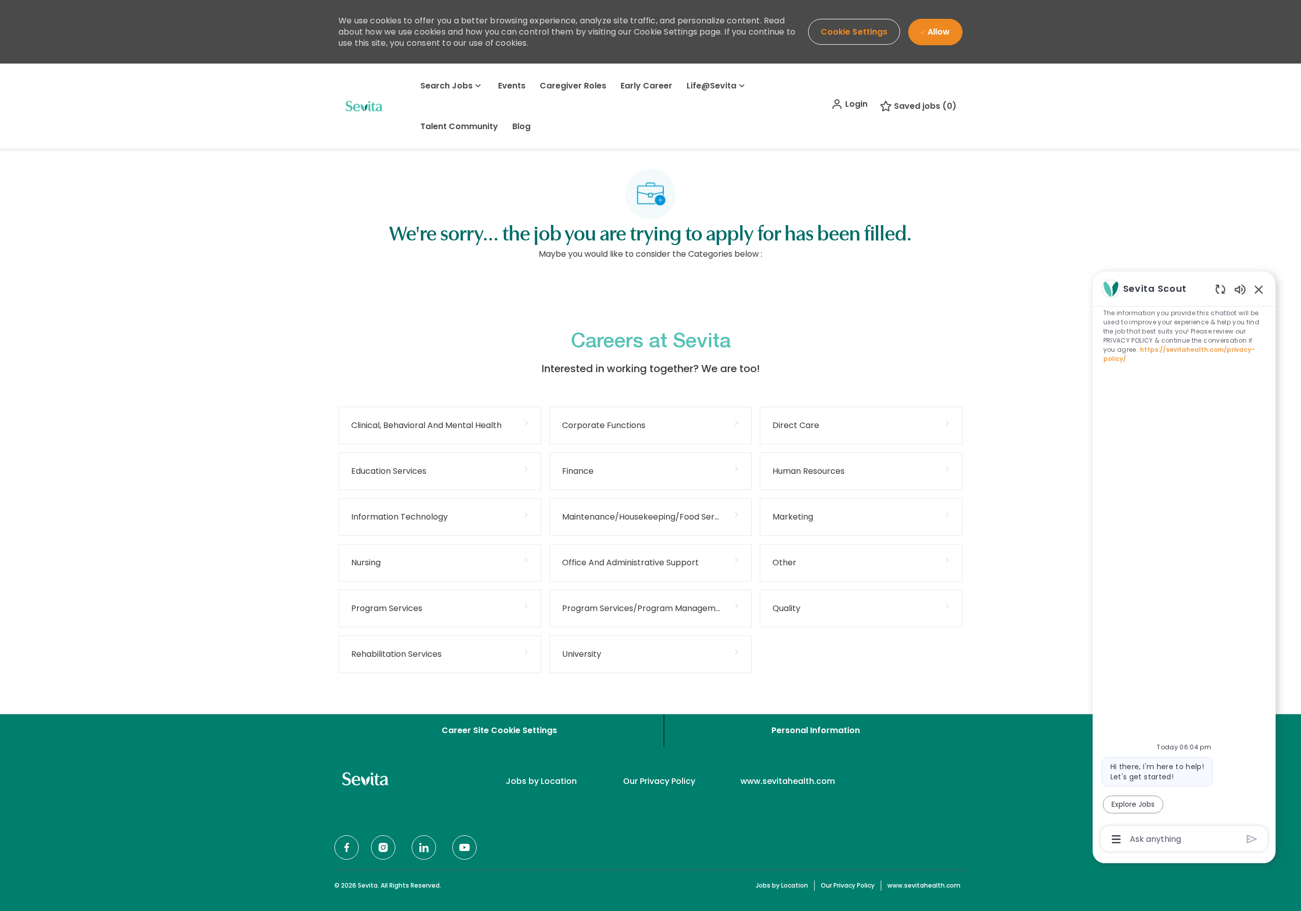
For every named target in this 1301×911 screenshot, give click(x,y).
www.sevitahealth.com (787, 781)
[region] (1184, 563)
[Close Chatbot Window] (1258, 289)
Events (511, 86)
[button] (849, 104)
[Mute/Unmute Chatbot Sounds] (1240, 289)
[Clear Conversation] (1220, 289)
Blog (521, 126)
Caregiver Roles (573, 86)
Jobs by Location (541, 781)
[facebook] (346, 847)
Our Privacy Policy (659, 781)
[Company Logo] (363, 106)
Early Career (646, 86)
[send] (1252, 839)
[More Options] (1116, 839)
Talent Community (459, 126)
